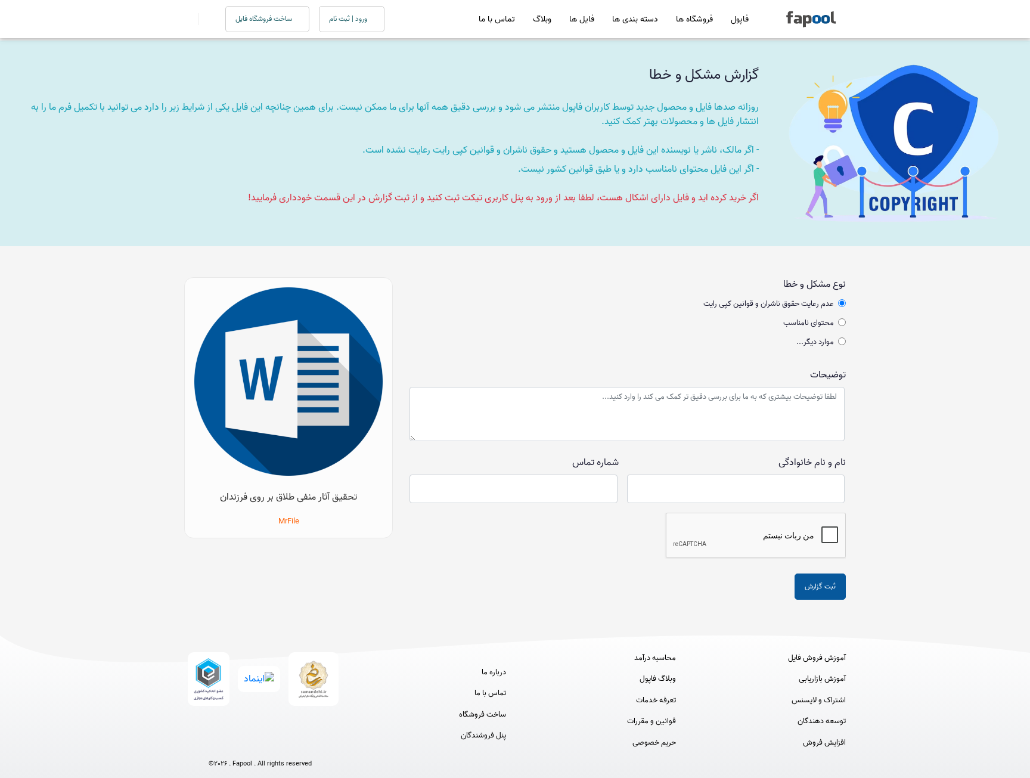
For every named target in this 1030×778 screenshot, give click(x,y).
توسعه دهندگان (822, 721)
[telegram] (238, 743)
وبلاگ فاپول (658, 679)
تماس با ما (497, 19)
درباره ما (494, 672)
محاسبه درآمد (655, 658)
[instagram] (260, 743)
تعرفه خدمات (656, 700)
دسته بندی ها (635, 19)
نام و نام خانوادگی (812, 462)
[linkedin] (304, 743)
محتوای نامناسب (808, 323)
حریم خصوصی (654, 743)
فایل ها (581, 19)
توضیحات (828, 375)
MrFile (288, 521)
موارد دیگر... (815, 342)
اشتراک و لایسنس (819, 700)
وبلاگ (542, 19)
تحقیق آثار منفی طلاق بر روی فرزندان (288, 497)
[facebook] (216, 743)
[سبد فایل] (189, 19)
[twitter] (282, 743)
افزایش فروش (824, 743)
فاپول (740, 19)
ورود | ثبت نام (349, 18)
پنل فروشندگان (483, 736)
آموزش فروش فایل (817, 658)
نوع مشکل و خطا (814, 284)
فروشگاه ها (694, 19)
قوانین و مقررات (651, 721)
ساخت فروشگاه (482, 715)
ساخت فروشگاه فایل (264, 18)
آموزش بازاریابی (822, 679)
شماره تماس (595, 462)
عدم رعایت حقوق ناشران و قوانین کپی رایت (768, 304)
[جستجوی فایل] (205, 19)
